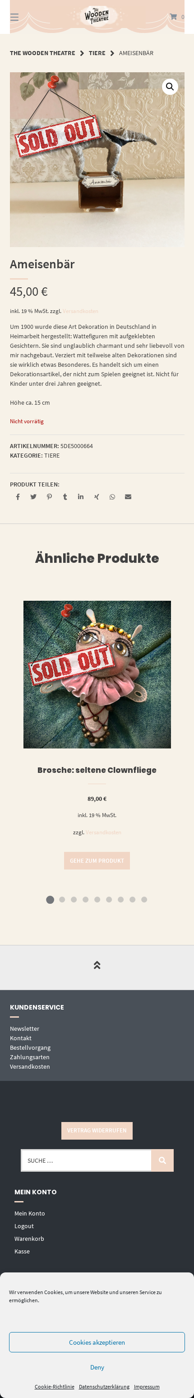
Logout (24, 1226)
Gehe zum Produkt (97, 860)
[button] (170, 87)
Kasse (22, 1251)
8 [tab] (132, 899)
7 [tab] (120, 899)
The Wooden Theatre (42, 53)
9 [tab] (144, 899)
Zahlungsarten (30, 1057)
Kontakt (21, 1038)
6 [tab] (109, 899)
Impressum (147, 1386)
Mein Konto (29, 1213)
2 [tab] (62, 899)
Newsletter (24, 1028)
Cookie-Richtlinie (54, 1386)
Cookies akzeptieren (97, 1342)
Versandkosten (80, 311)
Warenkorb (29, 1238)
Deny (97, 1367)
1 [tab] (50, 899)
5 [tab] (97, 899)
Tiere (97, 53)
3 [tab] (73, 899)
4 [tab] (85, 899)
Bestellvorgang (30, 1047)
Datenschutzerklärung (104, 1386)
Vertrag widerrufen (97, 1130)
